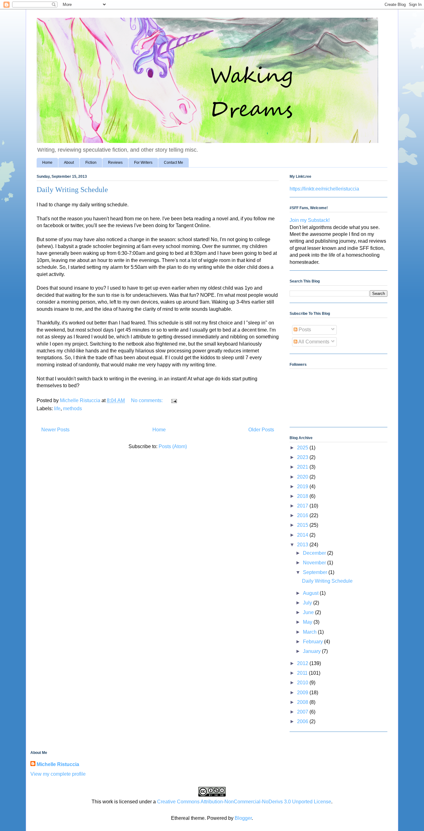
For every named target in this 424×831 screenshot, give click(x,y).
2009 (303, 692)
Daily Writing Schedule (72, 190)
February (313, 641)
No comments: (147, 400)
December (315, 553)
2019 (303, 486)
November (315, 562)
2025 (303, 447)
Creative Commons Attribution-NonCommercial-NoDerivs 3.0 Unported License (244, 801)
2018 (303, 496)
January (312, 651)
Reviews (115, 162)
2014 (303, 535)
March (310, 632)
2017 (303, 505)
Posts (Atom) (173, 446)
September (315, 572)
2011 (303, 673)
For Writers (143, 162)
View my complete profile (58, 774)
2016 (303, 515)
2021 (303, 467)
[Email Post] (173, 400)
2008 (303, 702)
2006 (303, 721)
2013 (303, 544)
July (308, 602)
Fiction (91, 162)
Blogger (243, 818)
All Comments (313, 341)
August (311, 593)
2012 (303, 663)
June (309, 612)
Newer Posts (55, 429)
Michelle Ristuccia (58, 764)
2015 (303, 525)
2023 (303, 457)
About (69, 162)
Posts (304, 329)
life (57, 408)
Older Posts (261, 429)
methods (72, 408)
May (308, 622)
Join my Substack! (310, 220)
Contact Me (173, 162)
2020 (303, 477)
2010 (303, 682)
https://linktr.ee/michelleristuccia (324, 188)
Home (47, 162)
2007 (303, 711)
